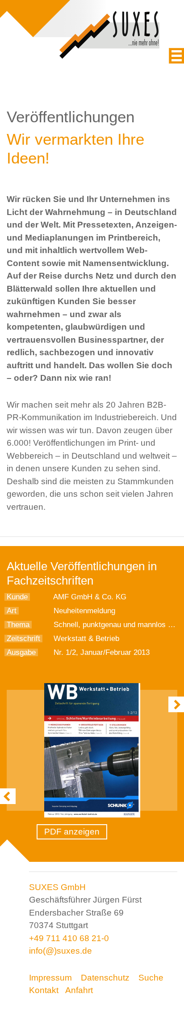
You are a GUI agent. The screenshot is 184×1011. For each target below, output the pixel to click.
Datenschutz (105, 977)
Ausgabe (21, 652)
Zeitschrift (23, 638)
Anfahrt (79, 990)
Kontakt (44, 990)
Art (12, 611)
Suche (150, 977)
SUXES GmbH (57, 887)
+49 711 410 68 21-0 (69, 938)
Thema (18, 624)
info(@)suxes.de (60, 950)
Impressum (50, 977)
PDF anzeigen (72, 831)
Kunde (17, 597)
